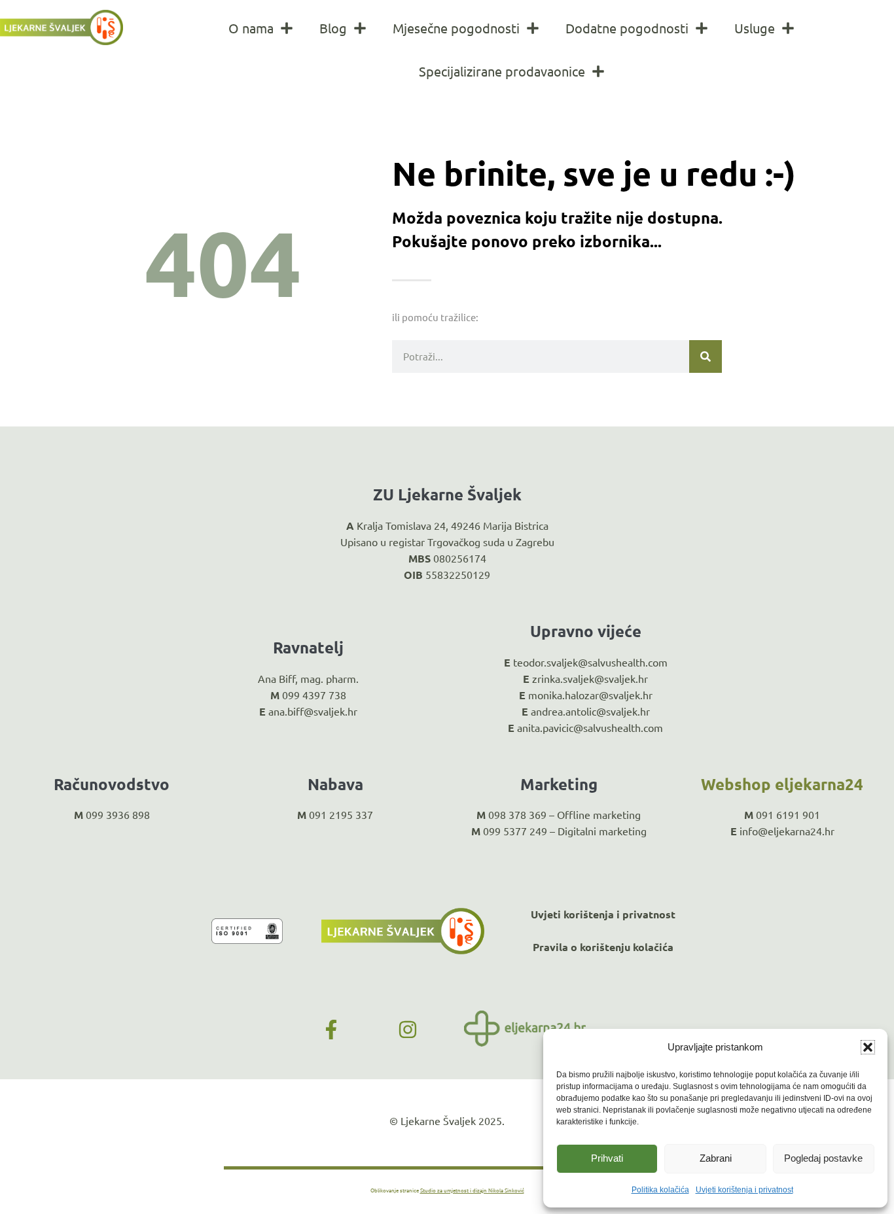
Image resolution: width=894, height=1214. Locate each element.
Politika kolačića (660, 1189)
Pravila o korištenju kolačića (603, 947)
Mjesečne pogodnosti (456, 28)
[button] (867, 1047)
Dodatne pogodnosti (626, 28)
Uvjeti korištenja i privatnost (744, 1189)
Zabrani (716, 1158)
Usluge (754, 28)
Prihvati (607, 1158)
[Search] (705, 356)
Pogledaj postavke (823, 1158)
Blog (333, 28)
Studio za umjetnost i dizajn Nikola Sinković (472, 1189)
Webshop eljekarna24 (782, 784)
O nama (251, 28)
